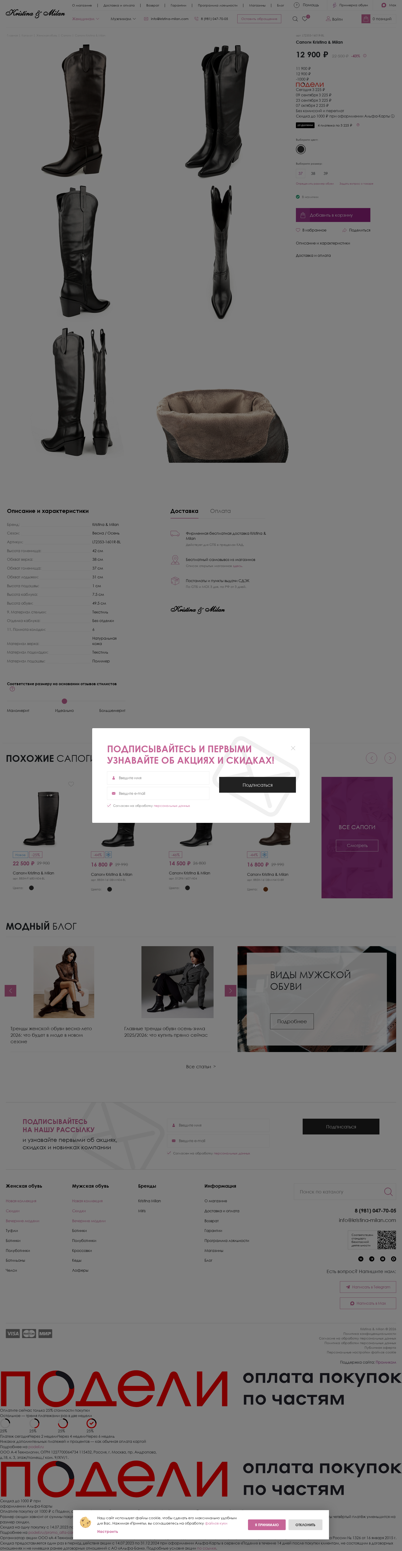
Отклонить (305, 1525)
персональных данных (172, 806)
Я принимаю (267, 1525)
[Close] (293, 748)
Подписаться (257, 787)
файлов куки (216, 1523)
